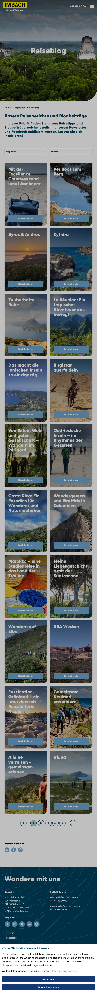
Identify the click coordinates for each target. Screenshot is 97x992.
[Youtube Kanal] (22, 924)
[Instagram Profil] (15, 924)
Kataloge (9, 932)
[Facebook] (13, 849)
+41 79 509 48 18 (58, 909)
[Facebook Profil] (7, 924)
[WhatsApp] (20, 849)
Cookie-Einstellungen (48, 987)
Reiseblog (34, 107)
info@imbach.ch (20, 911)
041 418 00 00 (78, 6)
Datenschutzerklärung (63, 971)
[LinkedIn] (29, 924)
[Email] (7, 849)
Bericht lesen (25, 218)
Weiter (73, 822)
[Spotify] (37, 924)
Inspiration (19, 107)
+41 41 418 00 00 (21, 907)
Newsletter (10, 938)
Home (8, 107)
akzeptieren (48, 979)
